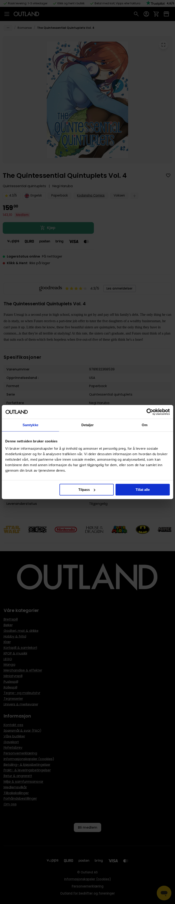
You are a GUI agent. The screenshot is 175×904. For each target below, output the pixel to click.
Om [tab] (144, 425)
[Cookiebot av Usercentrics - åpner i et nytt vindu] (150, 411)
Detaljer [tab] (87, 425)
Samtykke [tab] (30, 425)
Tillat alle (143, 490)
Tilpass (84, 490)
